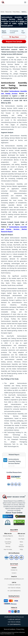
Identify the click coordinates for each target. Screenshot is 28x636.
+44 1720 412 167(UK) (14, 588)
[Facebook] (12, 611)
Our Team (21, 539)
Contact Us (14, 570)
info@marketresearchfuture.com (14, 579)
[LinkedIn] (18, 611)
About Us (21, 536)
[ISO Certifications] (14, 557)
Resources (8, 12)
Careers (14, 573)
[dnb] (7, 522)
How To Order (8, 549)
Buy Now (15, 37)
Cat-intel (7, 539)
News (21, 542)
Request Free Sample (14, 41)
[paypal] (7, 516)
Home (2, 12)
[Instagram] (9, 611)
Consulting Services (8, 542)
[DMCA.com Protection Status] (19, 522)
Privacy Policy (20, 629)
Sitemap (8, 546)
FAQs (21, 549)
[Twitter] (15, 611)
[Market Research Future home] (3, 2)
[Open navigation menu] (25, 2)
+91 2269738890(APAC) (14, 591)
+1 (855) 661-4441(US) (14, 585)
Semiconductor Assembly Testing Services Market (14, 461)
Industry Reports (8, 536)
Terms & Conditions (9, 629)
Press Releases (16, 12)
